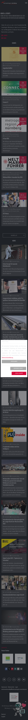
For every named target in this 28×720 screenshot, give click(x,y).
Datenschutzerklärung (7, 357)
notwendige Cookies (18, 368)
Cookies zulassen (19, 373)
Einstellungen (14, 361)
